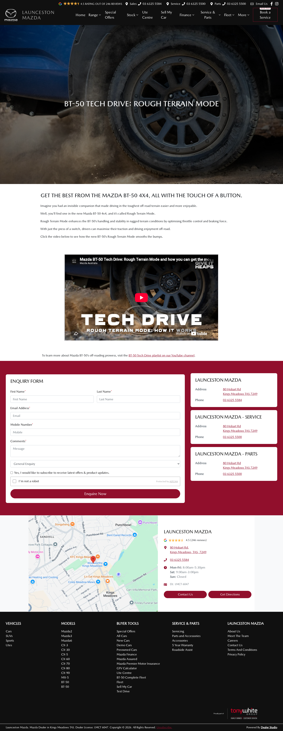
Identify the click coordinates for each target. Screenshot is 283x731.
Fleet (227, 15)
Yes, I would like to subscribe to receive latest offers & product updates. (61, 473)
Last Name (104, 391)
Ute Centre (147, 14)
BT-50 (65, 682)
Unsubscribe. (164, 727)
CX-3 (64, 645)
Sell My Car (166, 14)
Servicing (178, 631)
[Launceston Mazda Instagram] (277, 4)
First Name (18, 391)
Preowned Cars (127, 650)
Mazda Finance (127, 654)
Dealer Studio (269, 727)
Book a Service (265, 14)
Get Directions (230, 594)
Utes (9, 645)
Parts (218, 4)
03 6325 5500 (196, 4)
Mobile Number (21, 424)
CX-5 (64, 654)
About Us (234, 631)
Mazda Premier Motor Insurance (138, 663)
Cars (9, 631)
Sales (133, 4)
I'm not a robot (29, 481)
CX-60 (65, 659)
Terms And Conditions (242, 650)
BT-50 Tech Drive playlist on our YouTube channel (161, 355)
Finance (185, 15)
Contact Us (185, 594)
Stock (131, 15)
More (242, 15)
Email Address (20, 408)
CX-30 (65, 650)
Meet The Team (238, 636)
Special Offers (110, 14)
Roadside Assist (182, 650)
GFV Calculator (127, 668)
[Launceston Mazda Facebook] (272, 4)
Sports (10, 640)
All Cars (122, 636)
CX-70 (65, 663)
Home (80, 15)
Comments (18, 441)
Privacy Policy (236, 654)
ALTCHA (173, 481)
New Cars (123, 640)
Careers (233, 640)
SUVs (9, 636)
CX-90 (65, 673)
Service (175, 4)
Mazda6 (66, 640)
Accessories (180, 640)
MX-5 (65, 677)
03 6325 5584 (152, 4)
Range (93, 15)
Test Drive (123, 691)
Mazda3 (66, 636)
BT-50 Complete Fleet (131, 677)
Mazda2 (66, 631)
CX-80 (65, 668)
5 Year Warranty (182, 645)
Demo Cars (124, 645)
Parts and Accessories (186, 636)
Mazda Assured (127, 659)
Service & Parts (208, 14)
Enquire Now (95, 493)
